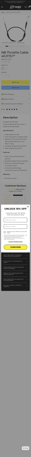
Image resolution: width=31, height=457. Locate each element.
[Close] (28, 207)
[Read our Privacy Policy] (26, 235)
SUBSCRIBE (15, 247)
